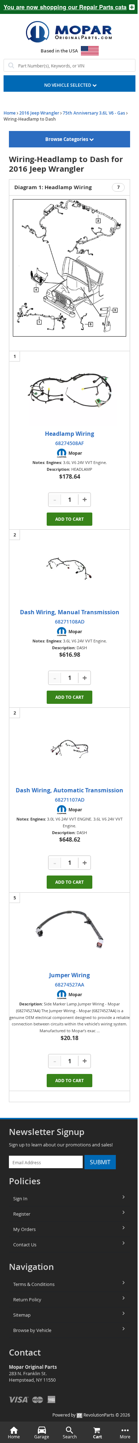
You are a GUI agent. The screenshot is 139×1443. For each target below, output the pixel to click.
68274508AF (69, 443)
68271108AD (69, 621)
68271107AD (69, 799)
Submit (100, 1162)
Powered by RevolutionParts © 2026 (91, 1415)
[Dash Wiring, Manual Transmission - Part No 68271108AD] (69, 569)
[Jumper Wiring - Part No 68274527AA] (69, 932)
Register (21, 1214)
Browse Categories (67, 139)
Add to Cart (69, 519)
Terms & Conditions (34, 1284)
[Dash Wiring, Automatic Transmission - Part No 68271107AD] (69, 747)
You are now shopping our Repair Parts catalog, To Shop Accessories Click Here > (62, 7)
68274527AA (69, 984)
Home (10, 113)
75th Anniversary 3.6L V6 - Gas (94, 113)
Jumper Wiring (69, 975)
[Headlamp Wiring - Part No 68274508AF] (69, 390)
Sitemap (22, 1315)
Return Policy (27, 1299)
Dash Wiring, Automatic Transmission (69, 790)
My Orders (24, 1229)
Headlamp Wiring (69, 434)
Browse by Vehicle (32, 1330)
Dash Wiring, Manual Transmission (69, 612)
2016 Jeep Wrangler (39, 113)
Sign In (20, 1198)
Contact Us (24, 1244)
